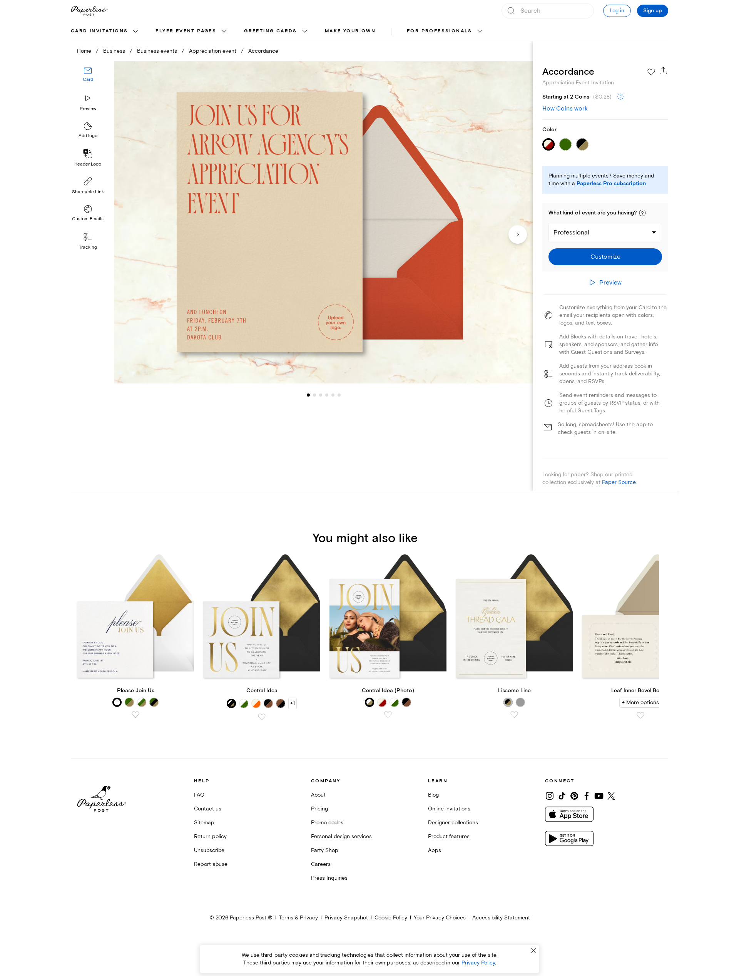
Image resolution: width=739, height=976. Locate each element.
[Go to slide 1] (308, 395)
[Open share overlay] (663, 70)
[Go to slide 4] (320, 395)
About (318, 795)
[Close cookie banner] (533, 950)
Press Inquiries (329, 878)
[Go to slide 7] (339, 395)
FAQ (199, 795)
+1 (292, 703)
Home (84, 51)
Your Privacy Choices (440, 917)
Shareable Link (88, 192)
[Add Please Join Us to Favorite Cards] (135, 714)
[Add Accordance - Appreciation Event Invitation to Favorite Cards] (651, 72)
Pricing (319, 808)
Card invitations (99, 31)
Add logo (88, 136)
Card (88, 80)
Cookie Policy (391, 917)
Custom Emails (88, 219)
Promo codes (327, 822)
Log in (617, 10)
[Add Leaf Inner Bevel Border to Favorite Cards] (640, 715)
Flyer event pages (185, 31)
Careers (321, 864)
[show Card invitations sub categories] (135, 32)
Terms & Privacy (298, 917)
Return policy (210, 836)
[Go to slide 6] (332, 395)
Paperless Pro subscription (611, 183)
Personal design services (341, 836)
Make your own (350, 31)
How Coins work (565, 108)
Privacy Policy (478, 962)
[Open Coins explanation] (620, 97)
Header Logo (87, 164)
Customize (605, 257)
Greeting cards (270, 31)
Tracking (88, 247)
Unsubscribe (209, 850)
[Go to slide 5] (326, 395)
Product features (449, 836)
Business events (157, 51)
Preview (88, 109)
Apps (434, 850)
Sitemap (204, 822)
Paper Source (619, 482)
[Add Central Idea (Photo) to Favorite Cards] (388, 714)
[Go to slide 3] (314, 395)
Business (114, 51)
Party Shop (324, 850)
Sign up (652, 10)
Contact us (207, 808)
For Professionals (439, 31)
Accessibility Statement (501, 917)
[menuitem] (105, 31)
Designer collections (453, 822)
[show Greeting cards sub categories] (304, 32)
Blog (433, 795)
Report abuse (210, 864)
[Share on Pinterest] (574, 796)
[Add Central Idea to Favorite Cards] (261, 717)
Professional (571, 232)
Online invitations (449, 808)
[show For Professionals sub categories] (480, 32)
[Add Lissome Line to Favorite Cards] (514, 714)
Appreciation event (212, 51)
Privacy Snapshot (346, 917)
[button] (642, 213)
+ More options (640, 702)
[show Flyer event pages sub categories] (224, 32)
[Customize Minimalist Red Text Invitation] (323, 222)
